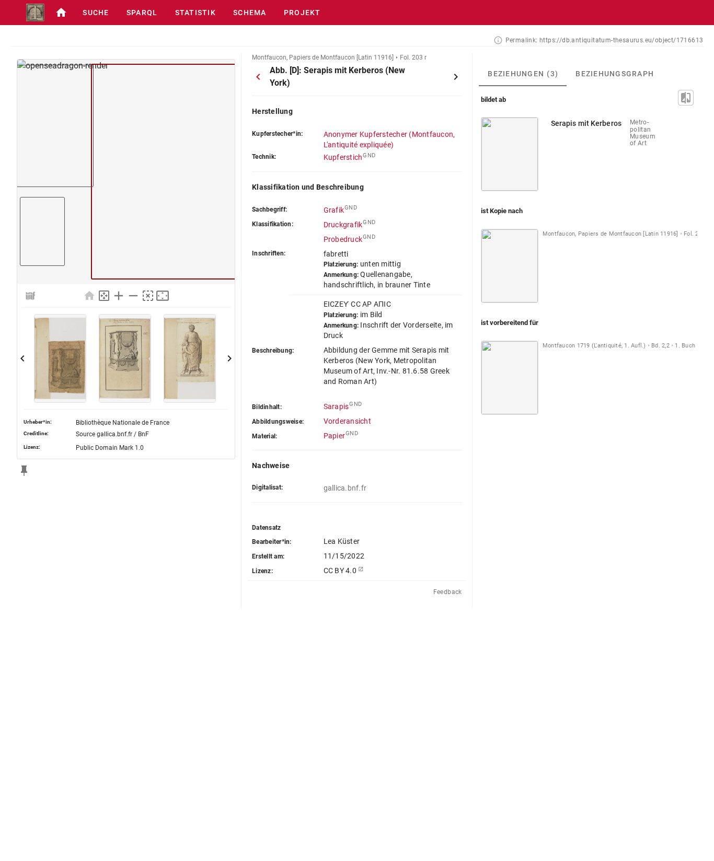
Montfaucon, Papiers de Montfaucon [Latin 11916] (323, 57)
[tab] (523, 73)
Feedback (447, 592)
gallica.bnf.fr (345, 488)
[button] (61, 12)
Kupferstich (343, 157)
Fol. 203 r (413, 57)
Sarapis (336, 406)
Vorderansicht (347, 421)
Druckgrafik (343, 224)
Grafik (334, 210)
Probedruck (343, 239)
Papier (335, 436)
